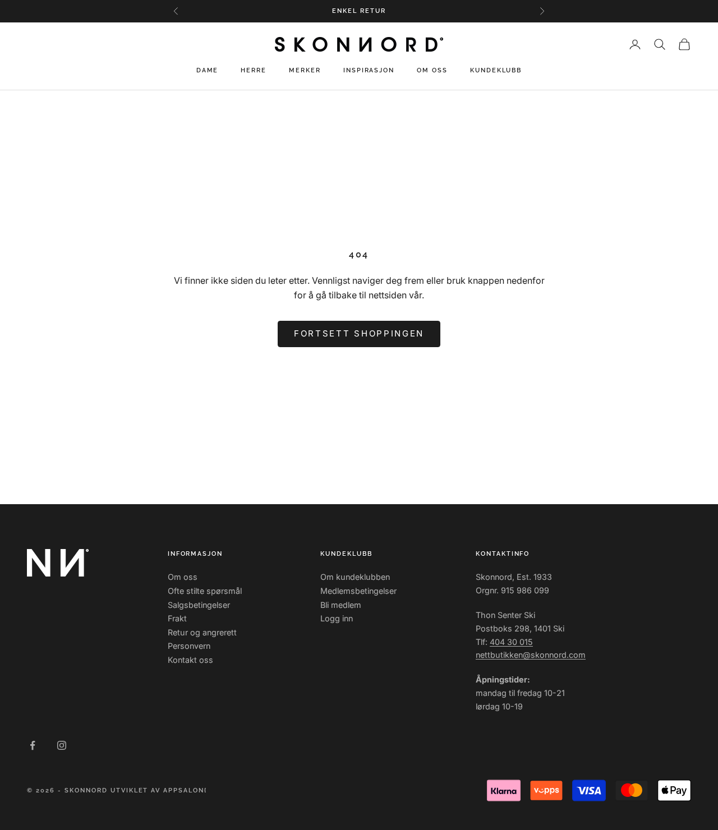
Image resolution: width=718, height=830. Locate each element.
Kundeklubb (496, 70)
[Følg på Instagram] (61, 745)
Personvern (189, 646)
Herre (253, 70)
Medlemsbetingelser (358, 591)
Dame (207, 70)
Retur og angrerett (202, 632)
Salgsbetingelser (199, 605)
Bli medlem (340, 605)
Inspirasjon (368, 70)
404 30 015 (511, 642)
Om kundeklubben (355, 577)
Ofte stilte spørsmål (205, 591)
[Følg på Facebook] (32, 745)
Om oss (432, 70)
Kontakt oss (190, 660)
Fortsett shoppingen (359, 333)
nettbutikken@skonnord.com (531, 655)
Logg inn (336, 618)
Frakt (177, 618)
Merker (305, 70)
